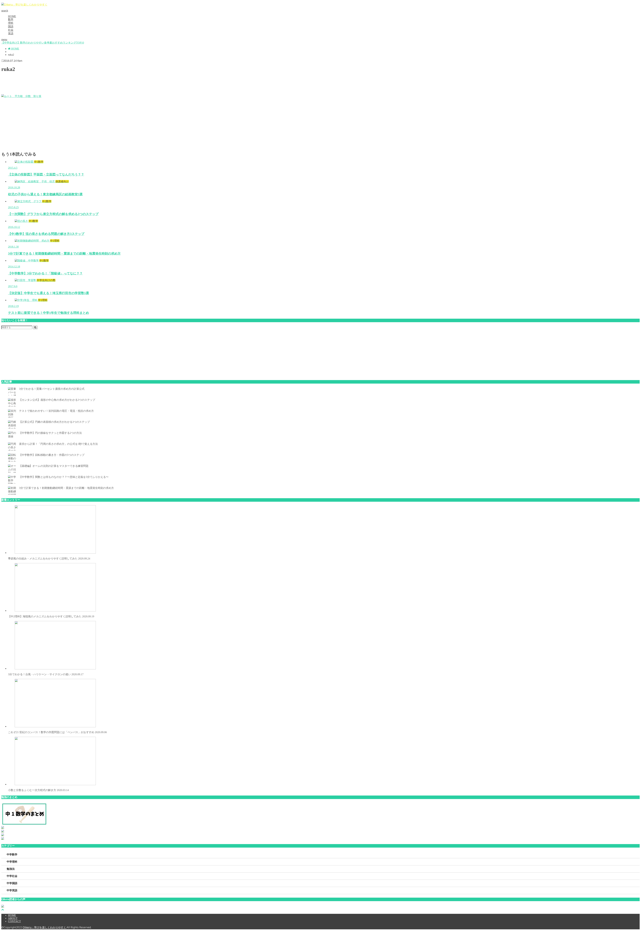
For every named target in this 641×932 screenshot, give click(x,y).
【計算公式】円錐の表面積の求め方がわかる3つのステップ (54, 421)
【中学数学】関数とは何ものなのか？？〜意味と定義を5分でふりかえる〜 (64, 477)
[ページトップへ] (2, 909)
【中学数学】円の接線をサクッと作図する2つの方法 (50, 432)
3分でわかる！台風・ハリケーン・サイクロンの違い (45, 674)
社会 (10, 30)
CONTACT (14, 921)
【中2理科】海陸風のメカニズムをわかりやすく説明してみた (51, 616)
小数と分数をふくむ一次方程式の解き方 (38, 790)
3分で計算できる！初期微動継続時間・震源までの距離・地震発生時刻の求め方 (66, 488)
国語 (10, 26)
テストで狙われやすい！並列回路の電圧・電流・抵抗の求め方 (56, 410)
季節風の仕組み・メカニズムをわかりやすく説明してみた (49, 558)
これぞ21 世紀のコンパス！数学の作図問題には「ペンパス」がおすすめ (57, 732)
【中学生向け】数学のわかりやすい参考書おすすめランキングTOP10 (42, 42)
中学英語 (12, 890)
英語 (10, 33)
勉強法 (11, 868)
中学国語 (12, 883)
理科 (10, 23)
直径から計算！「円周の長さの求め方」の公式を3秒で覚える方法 (58, 443)
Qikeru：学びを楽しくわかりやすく (44, 927)
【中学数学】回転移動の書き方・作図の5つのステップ (51, 454)
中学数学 (12, 854)
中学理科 (12, 861)
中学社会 (12, 876)
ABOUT (13, 918)
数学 (10, 19)
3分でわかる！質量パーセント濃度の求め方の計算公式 (51, 388)
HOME (12, 16)
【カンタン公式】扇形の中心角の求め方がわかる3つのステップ (57, 399)
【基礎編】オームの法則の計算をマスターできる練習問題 (53, 465)
